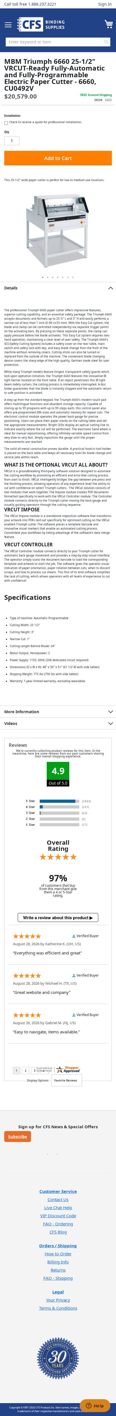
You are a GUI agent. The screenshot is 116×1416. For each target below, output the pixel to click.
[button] (42, 277)
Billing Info (58, 1262)
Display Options (37, 1080)
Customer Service (58, 1191)
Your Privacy (58, 1300)
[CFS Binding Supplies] (41, 24)
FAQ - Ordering (58, 1224)
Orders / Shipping (58, 1245)
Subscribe (17, 1136)
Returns (58, 1270)
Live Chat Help (58, 1207)
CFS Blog (58, 1232)
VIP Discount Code (58, 1215)
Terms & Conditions (58, 1308)
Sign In (105, 4)
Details (10, 288)
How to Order (58, 1253)
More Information (21, 711)
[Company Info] (58, 1351)
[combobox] (58, 42)
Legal (58, 1292)
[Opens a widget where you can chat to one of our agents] (94, 1406)
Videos (10, 723)
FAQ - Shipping (58, 1278)
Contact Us (58, 1199)
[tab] (58, 288)
